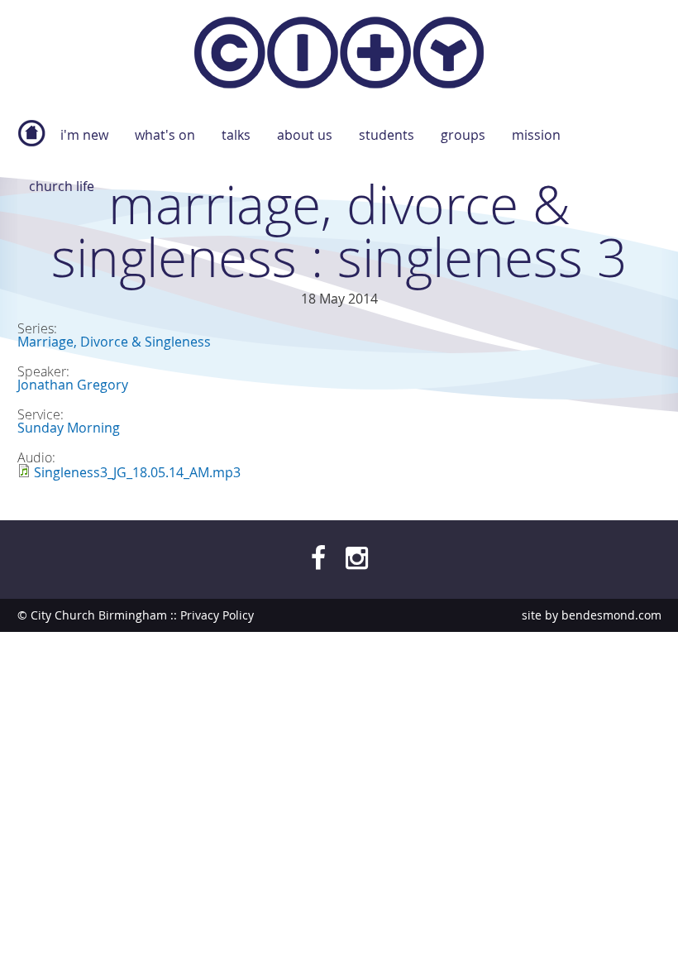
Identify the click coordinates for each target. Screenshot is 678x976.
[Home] (339, 56)
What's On (165, 135)
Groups (463, 135)
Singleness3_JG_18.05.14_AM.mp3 (137, 472)
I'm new (84, 135)
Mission (536, 135)
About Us (304, 135)
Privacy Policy (217, 615)
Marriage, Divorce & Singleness (114, 342)
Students (386, 135)
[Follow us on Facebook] (318, 557)
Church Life (61, 186)
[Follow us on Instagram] (357, 557)
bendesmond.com (611, 615)
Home (31, 141)
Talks (236, 135)
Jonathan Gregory (72, 385)
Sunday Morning (68, 428)
